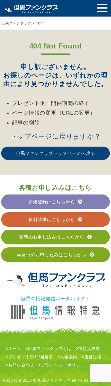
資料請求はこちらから (51, 219)
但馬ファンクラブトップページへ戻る (55, 153)
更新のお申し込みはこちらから (51, 236)
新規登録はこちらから (51, 201)
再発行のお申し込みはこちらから (52, 254)
